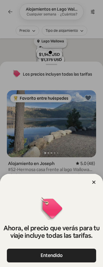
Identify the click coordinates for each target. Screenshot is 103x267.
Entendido (52, 255)
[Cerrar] (94, 182)
